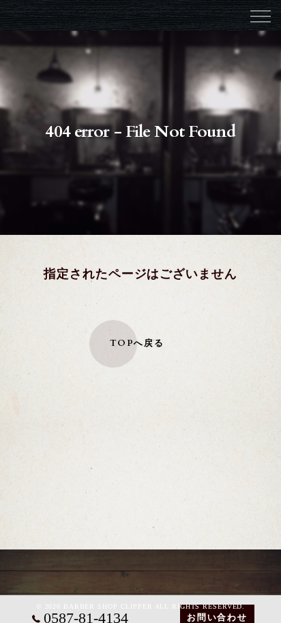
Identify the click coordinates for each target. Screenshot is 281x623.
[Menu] (260, 15)
